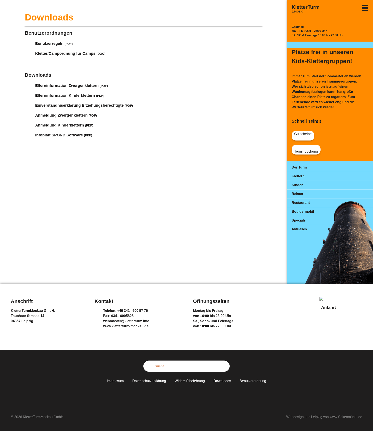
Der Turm (299, 167)
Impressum (115, 381)
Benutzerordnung (253, 381)
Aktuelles (299, 229)
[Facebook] (186, 393)
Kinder (297, 185)
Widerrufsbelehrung (190, 381)
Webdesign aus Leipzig (304, 417)
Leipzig (297, 11)
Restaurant (301, 203)
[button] (303, 136)
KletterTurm (305, 7)
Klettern (298, 176)
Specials (299, 220)
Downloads (222, 381)
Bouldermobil (303, 211)
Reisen (297, 194)
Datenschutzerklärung (149, 381)
